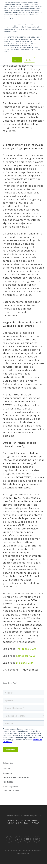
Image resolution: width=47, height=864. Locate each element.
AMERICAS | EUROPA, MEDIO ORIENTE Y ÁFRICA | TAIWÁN (23, 821)
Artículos (7, 768)
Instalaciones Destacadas (16, 777)
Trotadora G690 (26, 648)
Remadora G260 (26, 655)
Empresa (7, 773)
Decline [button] (29, 60)
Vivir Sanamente (11, 790)
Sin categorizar (10, 786)
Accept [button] (17, 60)
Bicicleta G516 (25, 662)
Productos (8, 781)
